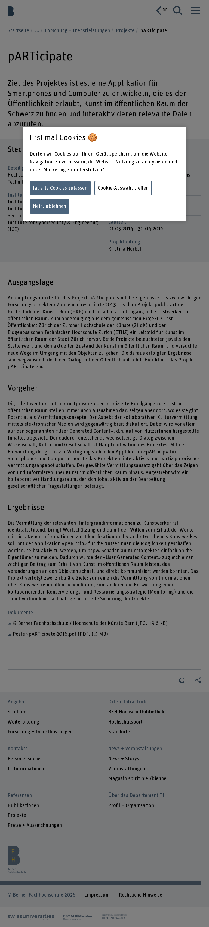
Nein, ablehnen (49, 206)
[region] (104, 174)
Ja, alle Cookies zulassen (60, 188)
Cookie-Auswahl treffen (123, 188)
